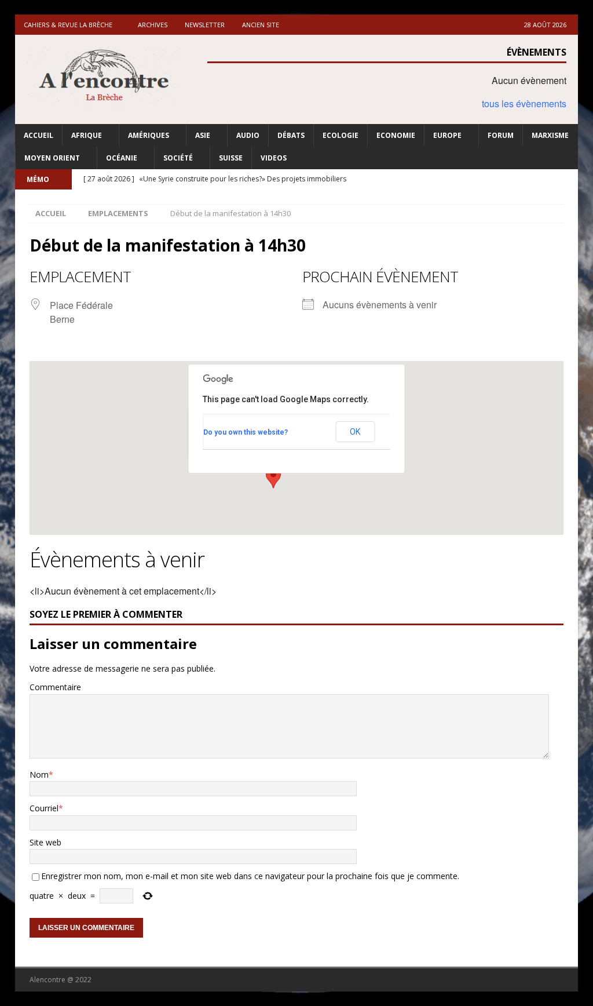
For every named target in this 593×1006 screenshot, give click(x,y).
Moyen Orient (52, 158)
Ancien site (260, 24)
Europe (447, 135)
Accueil (38, 135)
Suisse (231, 158)
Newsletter (205, 24)
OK (355, 431)
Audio (247, 135)
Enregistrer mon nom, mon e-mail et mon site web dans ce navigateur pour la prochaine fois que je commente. (250, 875)
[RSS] (568, 179)
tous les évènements (524, 103)
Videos (274, 158)
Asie (202, 135)
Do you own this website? (245, 432)
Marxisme (550, 135)
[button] (273, 477)
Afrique (86, 135)
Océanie (121, 158)
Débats (291, 135)
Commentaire (55, 686)
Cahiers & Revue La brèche (68, 24)
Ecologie (340, 135)
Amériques (148, 135)
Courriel (44, 808)
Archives (152, 24)
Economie (395, 135)
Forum (501, 135)
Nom (39, 774)
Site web (45, 842)
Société (178, 158)
